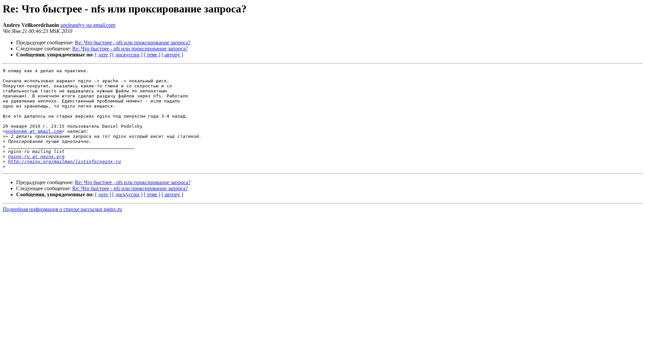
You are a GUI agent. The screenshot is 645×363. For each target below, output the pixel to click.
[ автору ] (172, 54)
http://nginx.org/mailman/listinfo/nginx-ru (64, 161)
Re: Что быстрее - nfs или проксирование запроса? (132, 42)
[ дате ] (103, 54)
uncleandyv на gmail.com (87, 25)
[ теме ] (152, 54)
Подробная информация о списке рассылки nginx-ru (62, 209)
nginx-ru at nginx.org (36, 156)
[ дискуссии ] (127, 54)
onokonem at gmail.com (33, 131)
